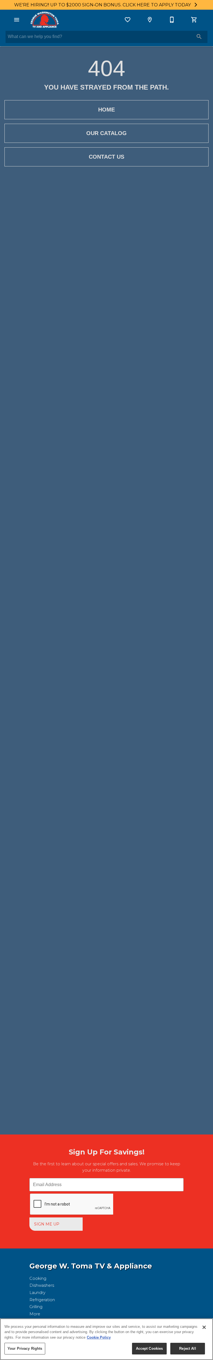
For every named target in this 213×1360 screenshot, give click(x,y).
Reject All (187, 1348)
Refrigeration (42, 1299)
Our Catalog (106, 133)
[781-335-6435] (172, 19)
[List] (127, 19)
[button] (16, 19)
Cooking (37, 1278)
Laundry (37, 1292)
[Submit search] (199, 37)
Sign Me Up (46, 1224)
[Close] (204, 1327)
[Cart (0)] (194, 19)
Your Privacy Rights (24, 1348)
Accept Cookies (149, 1348)
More (34, 1313)
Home (106, 110)
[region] (106, 1339)
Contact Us (106, 157)
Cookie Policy (99, 1337)
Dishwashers (41, 1285)
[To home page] (44, 19)
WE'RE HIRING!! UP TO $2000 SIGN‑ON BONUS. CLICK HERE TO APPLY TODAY (103, 4)
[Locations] (149, 19)
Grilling (35, 1306)
